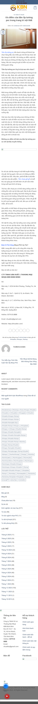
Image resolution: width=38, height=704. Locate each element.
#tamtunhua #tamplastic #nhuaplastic (13, 477)
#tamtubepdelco (21, 473)
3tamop (27, 477)
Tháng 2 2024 (6, 580)
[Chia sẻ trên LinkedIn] (27, 330)
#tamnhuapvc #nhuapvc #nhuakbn (12, 467)
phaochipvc (14, 480)
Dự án (3, 504)
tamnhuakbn (26, 25)
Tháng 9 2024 (6, 554)
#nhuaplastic (24, 425)
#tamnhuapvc (29, 461)
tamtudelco (22, 480)
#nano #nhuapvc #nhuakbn (28, 410)
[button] (2, 8)
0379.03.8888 (21, 3)
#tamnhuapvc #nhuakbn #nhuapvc (12, 464)
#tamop (25, 339)
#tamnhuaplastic (18, 461)
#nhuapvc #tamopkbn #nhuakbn (11, 448)
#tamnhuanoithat (7, 461)
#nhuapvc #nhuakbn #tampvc (10, 438)
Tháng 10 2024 (6, 550)
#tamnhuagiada (17, 457)
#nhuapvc (19, 339)
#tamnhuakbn (27, 457)
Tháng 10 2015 (6, 599)
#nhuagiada (22, 413)
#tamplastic (25, 470)
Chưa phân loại (6, 500)
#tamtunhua (31, 473)
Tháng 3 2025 (6, 546)
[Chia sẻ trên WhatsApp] (10, 330)
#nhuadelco (5, 413)
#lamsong (15, 410)
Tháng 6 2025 (6, 535)
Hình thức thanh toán (28, 629)
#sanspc (23, 454)
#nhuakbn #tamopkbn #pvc (10, 422)
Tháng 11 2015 (6, 595)
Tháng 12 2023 (6, 588)
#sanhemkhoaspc (15, 454)
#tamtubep (12, 473)
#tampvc (4, 473)
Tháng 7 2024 (6, 561)
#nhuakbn (13, 339)
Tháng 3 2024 (6, 576)
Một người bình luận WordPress (12, 396)
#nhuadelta (14, 413)
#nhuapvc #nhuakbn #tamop (18, 429)
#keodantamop (6, 410)
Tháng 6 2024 (6, 565)
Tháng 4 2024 (6, 573)
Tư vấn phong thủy (7, 523)
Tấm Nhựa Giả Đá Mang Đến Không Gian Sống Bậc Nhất (28, 361)
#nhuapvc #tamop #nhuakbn (10, 445)
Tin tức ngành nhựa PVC (9, 516)
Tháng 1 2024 (6, 584)
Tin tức (3, 512)
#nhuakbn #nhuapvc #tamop (10, 416)
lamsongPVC (5, 480)
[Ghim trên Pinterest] (24, 330)
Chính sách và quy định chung (29, 648)
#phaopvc (5, 454)
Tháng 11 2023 (6, 591)
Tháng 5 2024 (6, 569)
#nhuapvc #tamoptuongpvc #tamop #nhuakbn (15, 451)
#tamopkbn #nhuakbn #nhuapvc (11, 470)
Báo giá (4, 493)
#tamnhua (31, 454)
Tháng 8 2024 (6, 557)
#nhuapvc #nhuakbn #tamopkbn (11, 432)
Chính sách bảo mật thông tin (29, 642)
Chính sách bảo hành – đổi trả (28, 636)
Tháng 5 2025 (6, 538)
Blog (3, 497)
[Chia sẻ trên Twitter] (17, 330)
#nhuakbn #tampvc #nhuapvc (10, 425)
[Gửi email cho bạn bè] (20, 330)
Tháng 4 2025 (6, 542)
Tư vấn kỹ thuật (19, 14)
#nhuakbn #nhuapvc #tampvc (10, 419)
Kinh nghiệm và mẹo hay (10, 508)
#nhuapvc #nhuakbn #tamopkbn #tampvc (14, 435)
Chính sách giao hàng (28, 623)
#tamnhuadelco (6, 457)
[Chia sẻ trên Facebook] (13, 330)
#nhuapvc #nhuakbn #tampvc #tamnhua (13, 441)
